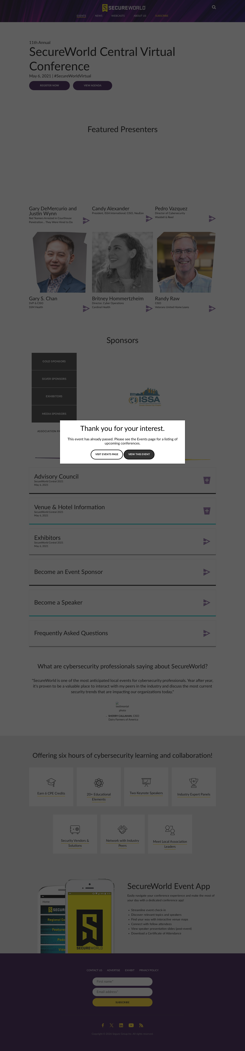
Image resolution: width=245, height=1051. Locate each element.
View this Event (139, 454)
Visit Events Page (106, 454)
